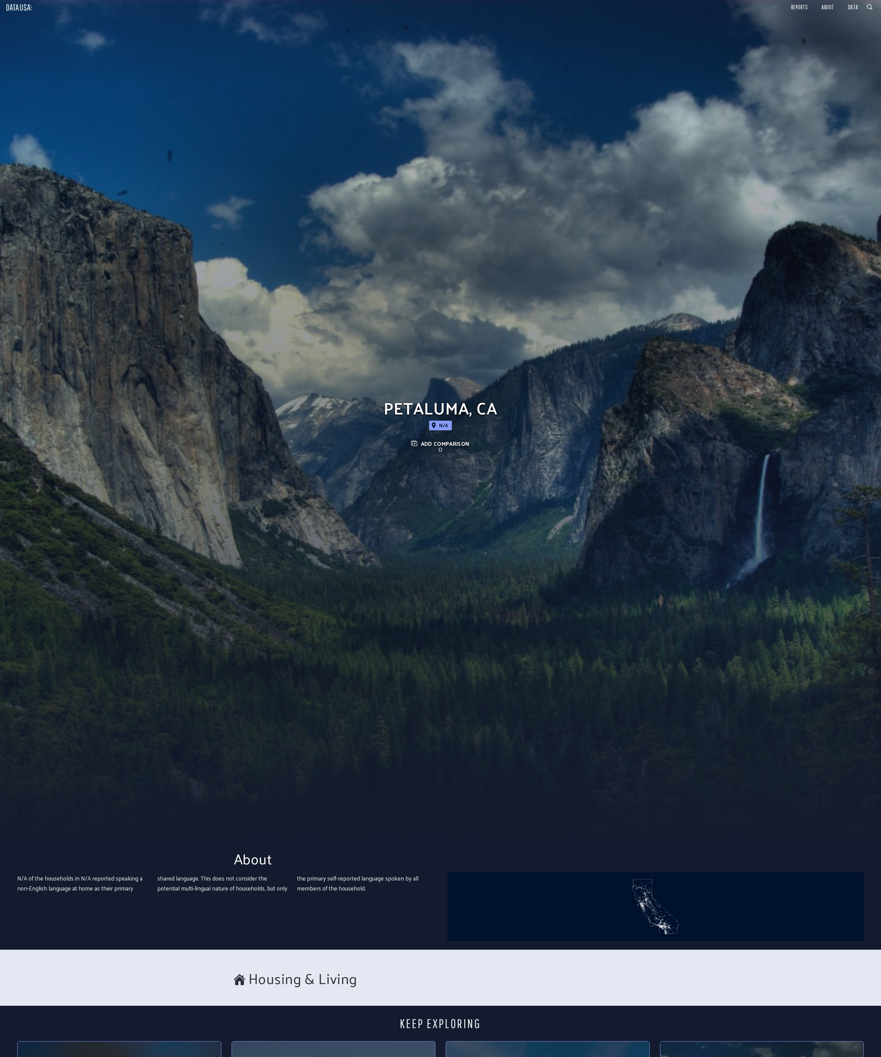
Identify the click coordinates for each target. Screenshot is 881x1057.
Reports (799, 7)
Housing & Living (302, 978)
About (827, 7)
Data (853, 7)
